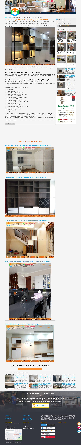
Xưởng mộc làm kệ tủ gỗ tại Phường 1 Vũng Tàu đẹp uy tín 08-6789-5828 (61, 41)
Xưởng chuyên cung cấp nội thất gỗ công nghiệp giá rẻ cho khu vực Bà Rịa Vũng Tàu (69, 384)
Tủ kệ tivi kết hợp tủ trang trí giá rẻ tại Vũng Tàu (70, 69)
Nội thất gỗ (35, 13)
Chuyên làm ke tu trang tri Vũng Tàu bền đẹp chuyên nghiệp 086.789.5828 (71, 65)
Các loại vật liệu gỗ (26, 415)
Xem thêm (30, 369)
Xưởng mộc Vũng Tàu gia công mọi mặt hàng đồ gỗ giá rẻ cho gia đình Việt (44, 377)
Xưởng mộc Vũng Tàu (27, 418)
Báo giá (72, 13)
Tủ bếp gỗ (42, 13)
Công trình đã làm (51, 13)
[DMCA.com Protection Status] (47, 426)
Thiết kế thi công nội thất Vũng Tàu (15, 12)
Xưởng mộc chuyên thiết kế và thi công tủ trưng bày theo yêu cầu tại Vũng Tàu (20, 377)
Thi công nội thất (25, 13)
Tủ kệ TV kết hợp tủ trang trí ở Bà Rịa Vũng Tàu (70, 83)
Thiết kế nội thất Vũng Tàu (27, 419)
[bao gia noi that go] (66, 123)
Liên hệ (68, 13)
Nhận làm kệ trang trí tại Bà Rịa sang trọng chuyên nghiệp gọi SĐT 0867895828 (27, 220)
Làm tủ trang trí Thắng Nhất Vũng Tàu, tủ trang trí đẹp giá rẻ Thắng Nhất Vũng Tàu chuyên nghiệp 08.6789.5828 (61, 65)
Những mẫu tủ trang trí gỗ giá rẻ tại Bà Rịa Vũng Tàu (70, 76)
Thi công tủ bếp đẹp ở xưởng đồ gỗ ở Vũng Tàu (21, 384)
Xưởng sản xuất (61, 13)
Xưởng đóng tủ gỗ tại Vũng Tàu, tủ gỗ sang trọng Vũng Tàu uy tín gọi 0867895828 (27, 261)
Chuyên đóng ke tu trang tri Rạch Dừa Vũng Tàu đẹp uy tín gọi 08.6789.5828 (26, 177)
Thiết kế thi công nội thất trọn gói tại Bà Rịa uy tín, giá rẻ (44, 384)
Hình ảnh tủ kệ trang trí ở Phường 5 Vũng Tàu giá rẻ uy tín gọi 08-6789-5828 (71, 53)
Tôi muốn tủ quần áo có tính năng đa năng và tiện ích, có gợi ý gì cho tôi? (69, 377)
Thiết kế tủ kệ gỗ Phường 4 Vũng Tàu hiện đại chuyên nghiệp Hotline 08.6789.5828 (27, 324)
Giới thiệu (7, 415)
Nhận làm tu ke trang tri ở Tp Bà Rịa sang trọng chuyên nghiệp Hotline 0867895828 (28, 145)
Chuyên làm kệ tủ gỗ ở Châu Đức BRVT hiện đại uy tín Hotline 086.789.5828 (71, 41)
